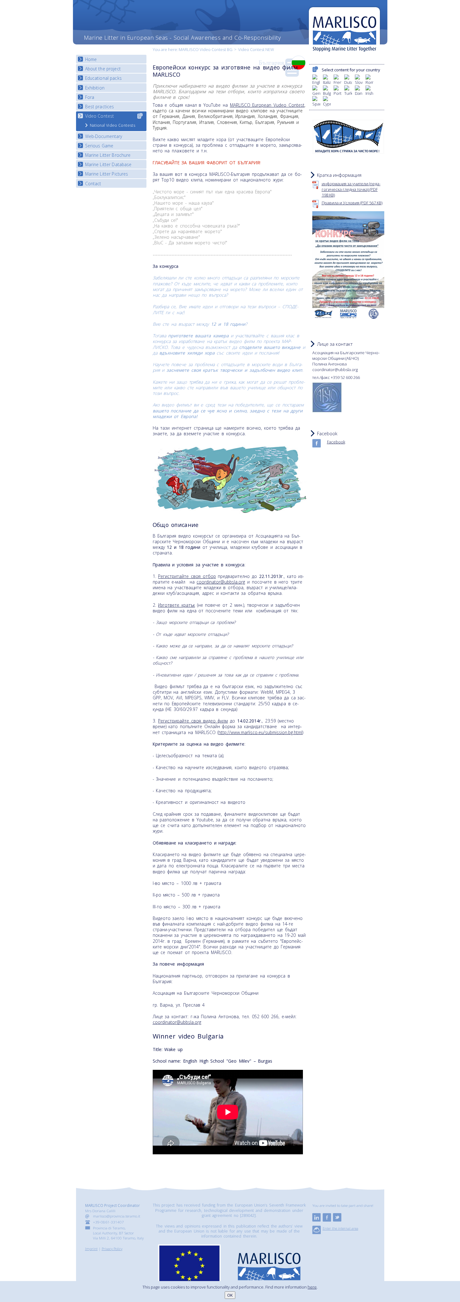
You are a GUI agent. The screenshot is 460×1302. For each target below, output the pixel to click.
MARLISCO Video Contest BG (206, 49)
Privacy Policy (112, 1248)
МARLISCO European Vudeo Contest (267, 105)
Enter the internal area (340, 1228)
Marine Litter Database (108, 164)
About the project (103, 69)
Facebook (336, 442)
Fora (90, 97)
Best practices (99, 107)
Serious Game (99, 146)
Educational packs (103, 78)
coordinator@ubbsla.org (221, 582)
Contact (93, 183)
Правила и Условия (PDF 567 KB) (352, 203)
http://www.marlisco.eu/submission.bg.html (260, 732)
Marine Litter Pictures (106, 174)
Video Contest (99, 116)
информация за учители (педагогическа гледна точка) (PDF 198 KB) (351, 189)
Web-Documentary (103, 136)
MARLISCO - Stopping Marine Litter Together (344, 30)
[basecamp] (316, 1232)
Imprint (91, 1248)
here (312, 1287)
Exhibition (95, 88)
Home (91, 59)
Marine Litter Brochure (108, 155)
